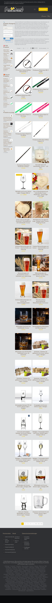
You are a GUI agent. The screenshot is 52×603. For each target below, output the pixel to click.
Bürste (19, 567)
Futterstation (9, 571)
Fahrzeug (15, 569)
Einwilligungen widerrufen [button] (26, 548)
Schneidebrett (41, 581)
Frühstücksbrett (41, 570)
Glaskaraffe (42, 571)
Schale (40, 579)
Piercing (36, 578)
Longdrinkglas (42, 575)
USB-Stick (39, 588)
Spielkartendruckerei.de (7, 536)
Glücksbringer (10, 573)
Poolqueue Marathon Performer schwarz (23, 165)
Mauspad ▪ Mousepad (24, 577)
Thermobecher (15, 586)
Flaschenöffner (18, 570)
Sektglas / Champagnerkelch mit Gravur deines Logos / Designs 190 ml (41, 460)
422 (39, 523)
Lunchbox (5, 577)
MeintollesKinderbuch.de (7, 549)
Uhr (28, 588)
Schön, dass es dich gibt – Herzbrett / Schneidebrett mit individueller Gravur (23, 221)
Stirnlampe (19, 585)
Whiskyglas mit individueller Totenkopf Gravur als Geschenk (23, 353)
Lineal (36, 575)
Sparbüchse (37, 584)
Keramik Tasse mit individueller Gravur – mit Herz (40, 166)
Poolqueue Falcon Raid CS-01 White (23, 134)
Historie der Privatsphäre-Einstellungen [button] (26, 543)
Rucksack (35, 579)
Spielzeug (6, 585)
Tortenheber (36, 586)
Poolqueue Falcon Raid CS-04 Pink (40, 115)
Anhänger (7, 566)
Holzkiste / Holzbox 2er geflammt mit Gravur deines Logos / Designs (23, 380)
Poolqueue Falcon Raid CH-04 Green (41, 90)
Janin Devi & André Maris (17, 537)
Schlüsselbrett (19, 581)
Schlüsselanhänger (10, 581)
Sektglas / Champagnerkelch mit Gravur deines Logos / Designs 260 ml (23, 460)
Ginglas (29, 571)
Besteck (32, 566)
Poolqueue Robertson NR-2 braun (23, 96)
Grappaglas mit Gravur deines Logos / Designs (40, 405)
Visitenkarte (8, 589)
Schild (44, 579)
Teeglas (45, 585)
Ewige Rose (9, 569)
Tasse (40, 585)
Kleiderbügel (19, 574)
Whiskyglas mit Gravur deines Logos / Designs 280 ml (23, 486)
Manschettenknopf (13, 577)
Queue (27, 579)
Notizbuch (30, 578)
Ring (31, 579)
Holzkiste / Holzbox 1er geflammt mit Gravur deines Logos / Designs (41, 380)
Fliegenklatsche (27, 570)
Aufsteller (18, 566)
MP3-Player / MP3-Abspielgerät (19, 578)
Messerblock (38, 577)
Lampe (7, 575)
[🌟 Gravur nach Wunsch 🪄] (14, 9)
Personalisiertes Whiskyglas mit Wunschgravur (41, 327)
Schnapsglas (34, 581)
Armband (12, 566)
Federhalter (21, 569)
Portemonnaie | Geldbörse (11, 579)
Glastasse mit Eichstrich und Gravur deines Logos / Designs (41, 513)
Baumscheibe (25, 566)
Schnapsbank (27, 581)
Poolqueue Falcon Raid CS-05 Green (23, 115)
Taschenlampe (26, 585)
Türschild (24, 588)
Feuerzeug (27, 569)
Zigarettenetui (30, 590)
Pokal (43, 578)
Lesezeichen (18, 575)
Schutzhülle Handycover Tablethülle (14, 584)
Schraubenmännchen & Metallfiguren (16, 582)
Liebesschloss (25, 575)
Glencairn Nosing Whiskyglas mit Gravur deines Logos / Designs (23, 513)
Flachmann (34, 569)
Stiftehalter (13, 585)
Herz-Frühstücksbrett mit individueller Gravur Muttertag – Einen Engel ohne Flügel (40, 194)
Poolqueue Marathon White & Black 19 (41, 140)
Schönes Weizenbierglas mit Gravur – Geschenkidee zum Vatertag (23, 248)
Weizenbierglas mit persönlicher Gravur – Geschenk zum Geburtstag (23, 274)
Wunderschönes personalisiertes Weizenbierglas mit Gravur (40, 301)
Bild (46, 566)
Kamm (42, 573)
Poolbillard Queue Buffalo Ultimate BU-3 (23, 70)
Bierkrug (41, 566)
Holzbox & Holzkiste (30, 573)
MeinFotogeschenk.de (7, 544)
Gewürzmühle (22, 571)
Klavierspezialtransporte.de (7, 552)
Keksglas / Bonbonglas (9, 574)
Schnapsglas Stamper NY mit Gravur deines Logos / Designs (23, 406)
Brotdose (14, 567)
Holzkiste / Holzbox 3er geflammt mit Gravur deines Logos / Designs (41, 353)
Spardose (43, 584)
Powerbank (22, 579)
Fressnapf (33, 570)
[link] (22, 48)
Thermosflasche (24, 586)
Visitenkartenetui (16, 589)
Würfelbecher (21, 590)
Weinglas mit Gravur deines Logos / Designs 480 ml (23, 192)
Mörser (8, 578)
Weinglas (24, 589)
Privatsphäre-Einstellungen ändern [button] (26, 538)
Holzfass (38, 573)
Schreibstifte (29, 582)
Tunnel (13, 588)
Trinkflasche (43, 586)
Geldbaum (15, 571)
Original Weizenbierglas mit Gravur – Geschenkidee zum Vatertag (41, 248)
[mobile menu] (35, 9)
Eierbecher (43, 567)
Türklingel (18, 588)
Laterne (12, 575)
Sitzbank (31, 584)
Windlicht (43, 589)
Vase (44, 588)
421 (36, 523)
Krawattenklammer (34, 574)
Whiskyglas (30, 589)
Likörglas (31, 575)
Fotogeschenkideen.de (7, 547)
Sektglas (26, 584)
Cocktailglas (25, 567)
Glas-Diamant (35, 571)
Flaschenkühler (10, 570)
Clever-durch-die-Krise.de (7, 541)
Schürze (42, 582)
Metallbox (45, 577)
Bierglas (36, 566)
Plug (40, 578)
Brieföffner (8, 567)
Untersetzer (33, 588)
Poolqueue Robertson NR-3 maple (41, 70)
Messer (33, 577)
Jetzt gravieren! (43, 9)
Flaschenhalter (41, 569)
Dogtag (37, 567)
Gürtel (22, 573)
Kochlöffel (25, 574)
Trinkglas (8, 588)
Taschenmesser (34, 585)
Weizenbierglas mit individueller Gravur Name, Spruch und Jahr (40, 274)
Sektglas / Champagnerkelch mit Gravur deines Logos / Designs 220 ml (41, 433)
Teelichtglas (7, 586)
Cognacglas (32, 567)
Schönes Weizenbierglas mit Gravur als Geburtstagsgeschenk (23, 301)
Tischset (30, 586)
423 (41, 523)
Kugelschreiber (43, 574)
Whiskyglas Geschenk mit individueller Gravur (23, 327)
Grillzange (17, 573)
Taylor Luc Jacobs (17, 541)
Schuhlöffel (36, 582)
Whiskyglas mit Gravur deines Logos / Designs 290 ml (40, 486)
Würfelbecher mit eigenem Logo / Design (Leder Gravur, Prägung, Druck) (40, 221)
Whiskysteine (37, 589)
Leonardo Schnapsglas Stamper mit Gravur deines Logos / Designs (23, 433)
